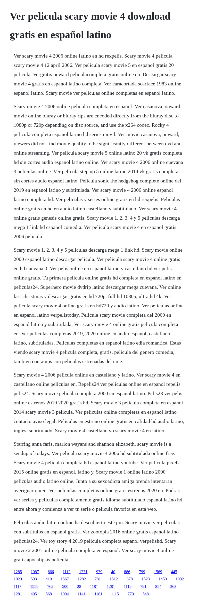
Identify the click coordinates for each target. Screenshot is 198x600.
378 (130, 579)
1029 (18, 579)
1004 (65, 594)
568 (49, 594)
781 (98, 579)
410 (49, 579)
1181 (94, 586)
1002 (180, 579)
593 (34, 579)
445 (174, 572)
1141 (82, 594)
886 (127, 572)
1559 (34, 586)
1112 (66, 572)
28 (79, 586)
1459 (163, 579)
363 (173, 586)
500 (65, 586)
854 (158, 586)
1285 (18, 572)
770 (131, 594)
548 (146, 594)
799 (142, 572)
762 (50, 586)
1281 (111, 586)
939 (99, 572)
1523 (146, 579)
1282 (82, 579)
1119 (127, 586)
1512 (114, 579)
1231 (83, 572)
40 (113, 572)
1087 (35, 572)
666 (51, 572)
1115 (115, 594)
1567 (65, 579)
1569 (158, 572)
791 (143, 586)
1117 (17, 586)
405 (34, 594)
